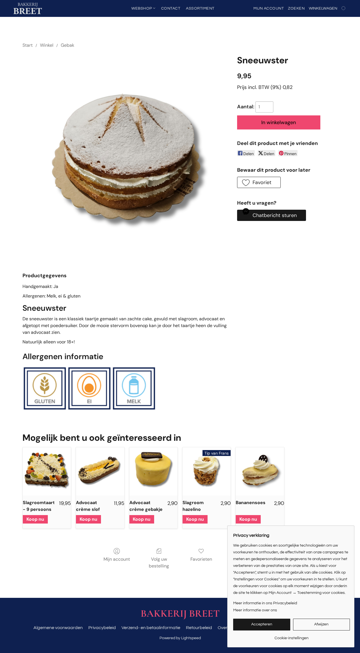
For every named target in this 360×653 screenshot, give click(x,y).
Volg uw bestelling (159, 562)
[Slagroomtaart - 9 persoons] (47, 471)
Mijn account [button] (268, 8)
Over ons (227, 627)
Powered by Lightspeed (180, 638)
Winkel (46, 45)
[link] (291, 635)
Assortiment (200, 8)
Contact (171, 8)
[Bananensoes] (260, 471)
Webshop (142, 8)
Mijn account (117, 559)
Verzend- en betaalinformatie (151, 627)
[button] (28, 8)
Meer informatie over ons (255, 610)
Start (27, 45)
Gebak (67, 45)
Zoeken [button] (296, 8)
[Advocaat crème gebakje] (153, 471)
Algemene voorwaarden (58, 627)
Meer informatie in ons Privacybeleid (265, 603)
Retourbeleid (199, 627)
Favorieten (201, 559)
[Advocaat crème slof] (100, 471)
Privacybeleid (102, 627)
